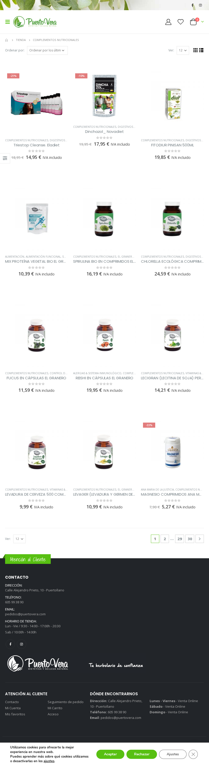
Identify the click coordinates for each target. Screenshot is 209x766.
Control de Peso (62, 373)
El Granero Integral (132, 256)
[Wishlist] (181, 21)
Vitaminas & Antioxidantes (68, 489)
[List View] (201, 50)
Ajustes (173, 754)
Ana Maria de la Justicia (157, 489)
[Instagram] (200, 5)
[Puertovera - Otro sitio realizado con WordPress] (35, 22)
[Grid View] (195, 50)
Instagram (21, 644)
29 (179, 538)
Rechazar (141, 754)
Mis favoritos (15, 714)
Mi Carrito (55, 708)
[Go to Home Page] (7, 40)
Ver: (171, 50)
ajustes (49, 761)
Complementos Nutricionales (26, 140)
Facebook (10, 644)
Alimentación (14, 256)
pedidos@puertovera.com (25, 614)
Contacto (12, 702)
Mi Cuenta (13, 708)
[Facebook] (192, 5)
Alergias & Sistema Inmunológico (97, 373)
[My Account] (168, 21)
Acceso (53, 714)
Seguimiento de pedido (66, 702)
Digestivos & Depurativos (68, 140)
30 (190, 538)
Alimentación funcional (43, 256)
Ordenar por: (14, 50)
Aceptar (110, 754)
